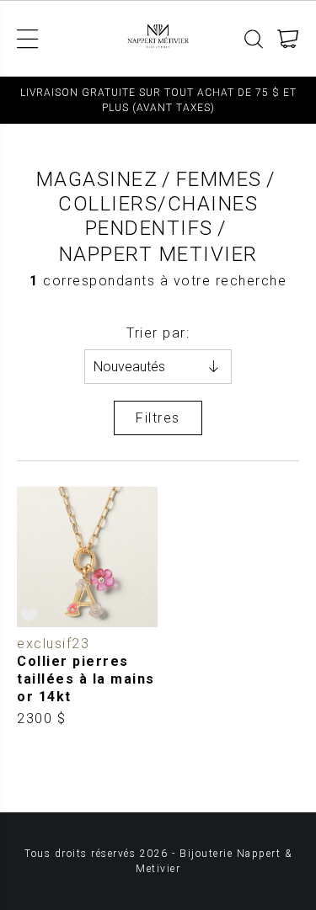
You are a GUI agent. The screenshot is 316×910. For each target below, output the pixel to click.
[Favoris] (30, 615)
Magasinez (97, 179)
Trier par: (158, 333)
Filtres (158, 418)
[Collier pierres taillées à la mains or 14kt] (87, 607)
